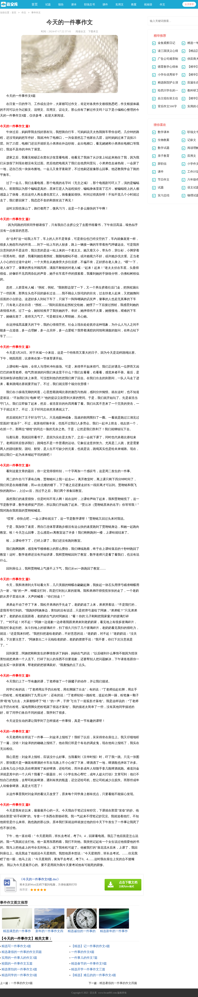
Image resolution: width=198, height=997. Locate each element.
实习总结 (163, 195)
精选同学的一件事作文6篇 (19, 975)
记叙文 (191, 139)
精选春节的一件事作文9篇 (89, 963)
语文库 (93, 992)
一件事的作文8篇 (82, 952)
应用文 (191, 155)
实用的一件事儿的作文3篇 (19, 957)
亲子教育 (163, 155)
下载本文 (93, 31)
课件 (161, 171)
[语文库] (13, 5)
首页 (35, 4)
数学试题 (163, 147)
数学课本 (163, 132)
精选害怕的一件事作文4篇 (19, 969)
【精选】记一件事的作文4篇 (90, 946)
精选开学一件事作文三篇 (88, 969)
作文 (23, 12)
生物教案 (163, 139)
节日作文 (163, 179)
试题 (161, 187)
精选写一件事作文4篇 (16, 946)
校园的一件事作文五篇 (17, 963)
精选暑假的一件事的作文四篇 (22, 952)
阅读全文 (81, 31)
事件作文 (36, 12)
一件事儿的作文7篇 (84, 957)
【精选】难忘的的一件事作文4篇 (93, 975)
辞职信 (162, 163)
